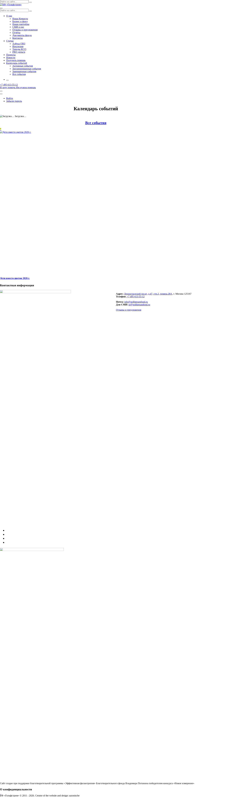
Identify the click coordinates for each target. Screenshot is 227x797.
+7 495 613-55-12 (135, 296)
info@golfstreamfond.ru (136, 302)
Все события (19, 74)
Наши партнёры (20, 24)
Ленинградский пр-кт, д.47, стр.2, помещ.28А (148, 293)
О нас (9, 16)
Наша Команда (20, 18)
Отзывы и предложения (25, 29)
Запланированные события (26, 68)
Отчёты (16, 32)
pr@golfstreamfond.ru (139, 304)
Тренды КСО (19, 49)
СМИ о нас (18, 27)
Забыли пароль (14, 101)
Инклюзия (17, 46)
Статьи (10, 41)
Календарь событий (16, 63)
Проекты (11, 54)
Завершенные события (24, 71)
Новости (10, 57)
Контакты (17, 38)
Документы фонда (22, 35)
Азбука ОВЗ (18, 43)
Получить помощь (15, 60)
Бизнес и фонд (20, 21)
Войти (9, 98)
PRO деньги (18, 52)
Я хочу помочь (7, 87)
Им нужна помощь (26, 87)
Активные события (22, 66)
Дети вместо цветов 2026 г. (15, 278)
